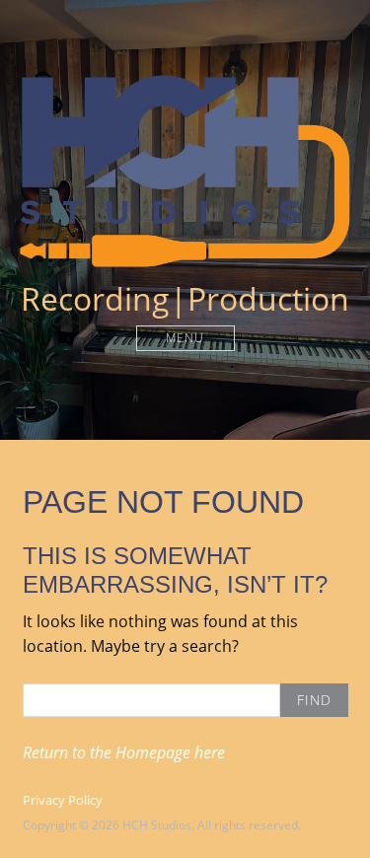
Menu (185, 337)
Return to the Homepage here (124, 752)
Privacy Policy (63, 800)
